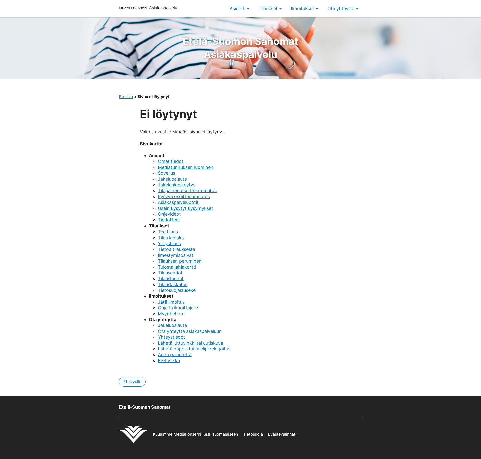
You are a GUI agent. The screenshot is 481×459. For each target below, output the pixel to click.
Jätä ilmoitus (171, 302)
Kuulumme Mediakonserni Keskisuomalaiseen (195, 434)
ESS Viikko (169, 360)
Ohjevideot (169, 214)
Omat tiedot (170, 161)
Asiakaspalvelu (240, 47)
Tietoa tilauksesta (176, 249)
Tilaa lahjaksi (171, 237)
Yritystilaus (169, 243)
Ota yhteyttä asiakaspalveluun (190, 331)
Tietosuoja (253, 434)
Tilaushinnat (171, 278)
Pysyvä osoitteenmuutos (184, 196)
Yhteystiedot (171, 337)
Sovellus (166, 173)
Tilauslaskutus (172, 284)
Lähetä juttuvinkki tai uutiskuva (190, 343)
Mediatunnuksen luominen (185, 167)
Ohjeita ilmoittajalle (178, 307)
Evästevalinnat (281, 434)
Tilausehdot (170, 272)
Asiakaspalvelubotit (178, 202)
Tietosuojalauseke (177, 290)
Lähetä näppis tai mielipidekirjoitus (194, 348)
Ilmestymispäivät (175, 255)
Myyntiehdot (171, 313)
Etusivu (126, 96)
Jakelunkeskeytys (176, 184)
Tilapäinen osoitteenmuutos (187, 190)
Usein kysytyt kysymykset (185, 208)
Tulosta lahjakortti (177, 267)
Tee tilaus (168, 231)
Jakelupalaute (172, 179)
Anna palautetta (175, 354)
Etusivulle (132, 381)
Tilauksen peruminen (180, 261)
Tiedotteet (169, 219)
